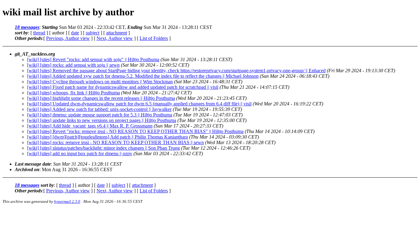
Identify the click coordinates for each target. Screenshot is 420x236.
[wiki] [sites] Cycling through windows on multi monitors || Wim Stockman (100, 81)
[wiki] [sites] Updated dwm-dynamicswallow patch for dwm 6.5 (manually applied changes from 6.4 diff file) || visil (139, 103)
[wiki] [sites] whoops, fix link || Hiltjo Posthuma (73, 92)
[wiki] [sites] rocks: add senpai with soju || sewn (73, 65)
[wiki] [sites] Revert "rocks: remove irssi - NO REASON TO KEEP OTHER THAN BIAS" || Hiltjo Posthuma (135, 131)
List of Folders (154, 38)
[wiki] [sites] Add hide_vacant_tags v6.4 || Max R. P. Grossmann (90, 125)
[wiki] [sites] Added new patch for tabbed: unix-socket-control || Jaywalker (99, 109)
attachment (116, 32)
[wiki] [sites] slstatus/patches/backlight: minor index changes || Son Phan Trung (103, 148)
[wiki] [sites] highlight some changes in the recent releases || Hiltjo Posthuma (101, 98)
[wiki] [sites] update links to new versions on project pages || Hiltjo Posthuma (101, 120)
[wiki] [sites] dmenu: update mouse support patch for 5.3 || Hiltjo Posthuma (99, 114)
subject (92, 32)
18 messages (27, 27)
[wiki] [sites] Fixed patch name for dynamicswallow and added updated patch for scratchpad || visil (122, 87)
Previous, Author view (68, 38)
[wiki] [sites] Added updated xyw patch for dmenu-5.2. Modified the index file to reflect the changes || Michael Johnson (143, 76)
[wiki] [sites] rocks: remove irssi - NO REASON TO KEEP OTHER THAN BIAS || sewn (115, 142)
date (75, 32)
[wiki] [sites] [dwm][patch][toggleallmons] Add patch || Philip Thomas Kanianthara (107, 137)
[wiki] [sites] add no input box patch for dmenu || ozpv (79, 153)
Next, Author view (115, 38)
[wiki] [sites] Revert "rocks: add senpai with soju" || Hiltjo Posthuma (93, 59)
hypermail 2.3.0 (67, 201)
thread (39, 32)
